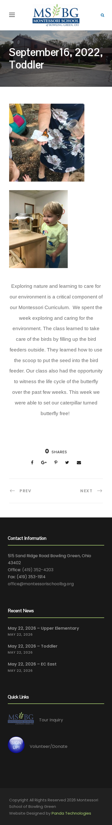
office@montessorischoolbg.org (41, 584)
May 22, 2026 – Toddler (33, 646)
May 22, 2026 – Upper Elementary (43, 628)
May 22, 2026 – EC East (32, 664)
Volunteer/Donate (48, 746)
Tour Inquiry (51, 720)
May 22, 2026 (20, 634)
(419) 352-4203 (37, 570)
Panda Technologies (71, 813)
